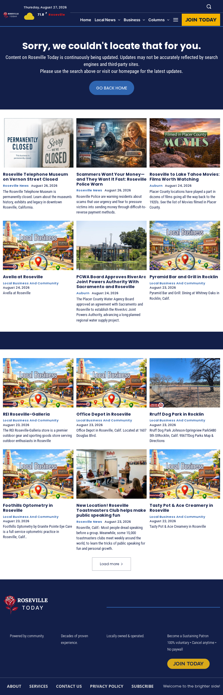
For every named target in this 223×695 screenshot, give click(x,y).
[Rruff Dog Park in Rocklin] (185, 382)
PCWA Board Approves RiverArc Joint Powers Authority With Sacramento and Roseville (111, 282)
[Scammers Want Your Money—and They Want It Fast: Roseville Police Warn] (111, 143)
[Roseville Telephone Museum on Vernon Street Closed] (38, 143)
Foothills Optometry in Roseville (28, 507)
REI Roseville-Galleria (26, 414)
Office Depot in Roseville (103, 414)
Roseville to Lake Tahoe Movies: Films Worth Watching (185, 176)
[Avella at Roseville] (38, 245)
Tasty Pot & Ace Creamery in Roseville (181, 507)
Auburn (156, 186)
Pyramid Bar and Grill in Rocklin (184, 277)
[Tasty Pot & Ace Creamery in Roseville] (185, 474)
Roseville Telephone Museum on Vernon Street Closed (35, 176)
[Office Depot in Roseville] (111, 382)
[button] (209, 6)
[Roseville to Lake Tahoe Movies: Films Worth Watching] (185, 143)
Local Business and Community (31, 283)
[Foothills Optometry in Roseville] (38, 474)
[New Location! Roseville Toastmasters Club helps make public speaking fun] (111, 474)
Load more (109, 563)
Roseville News (16, 186)
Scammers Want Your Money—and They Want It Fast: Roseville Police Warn (111, 179)
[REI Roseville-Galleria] (38, 382)
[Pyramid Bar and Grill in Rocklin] (185, 245)
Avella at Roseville (23, 277)
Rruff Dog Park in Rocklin (177, 414)
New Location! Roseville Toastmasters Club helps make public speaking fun (111, 510)
